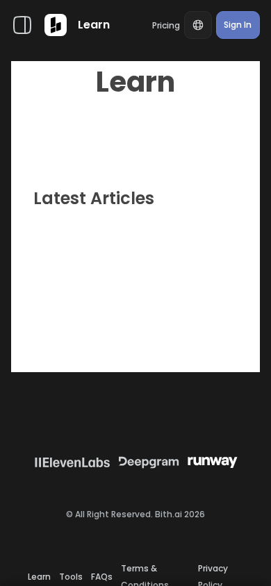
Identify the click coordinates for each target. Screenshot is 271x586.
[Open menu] (22, 25)
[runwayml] (213, 462)
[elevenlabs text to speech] (72, 462)
